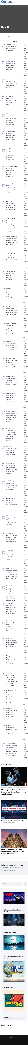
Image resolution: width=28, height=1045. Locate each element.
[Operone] (6, 1)
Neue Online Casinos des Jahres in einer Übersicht (13, 822)
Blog (3, 784)
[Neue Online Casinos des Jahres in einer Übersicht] (14, 809)
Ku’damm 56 (7, 1017)
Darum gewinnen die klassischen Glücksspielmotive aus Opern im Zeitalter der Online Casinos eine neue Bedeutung (13, 791)
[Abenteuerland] (14, 971)
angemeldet (10, 868)
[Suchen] (25, 884)
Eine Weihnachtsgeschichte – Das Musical (14, 957)
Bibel (7, 37)
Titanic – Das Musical (10, 932)
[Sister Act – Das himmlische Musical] (14, 897)
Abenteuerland (8, 987)
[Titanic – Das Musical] (14, 920)
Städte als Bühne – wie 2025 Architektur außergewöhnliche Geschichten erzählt (12, 852)
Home (3, 37)
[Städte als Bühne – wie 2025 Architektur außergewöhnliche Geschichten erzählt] (14, 838)
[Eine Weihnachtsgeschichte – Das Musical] (14, 942)
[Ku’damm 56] (14, 1000)
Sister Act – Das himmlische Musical (12, 910)
